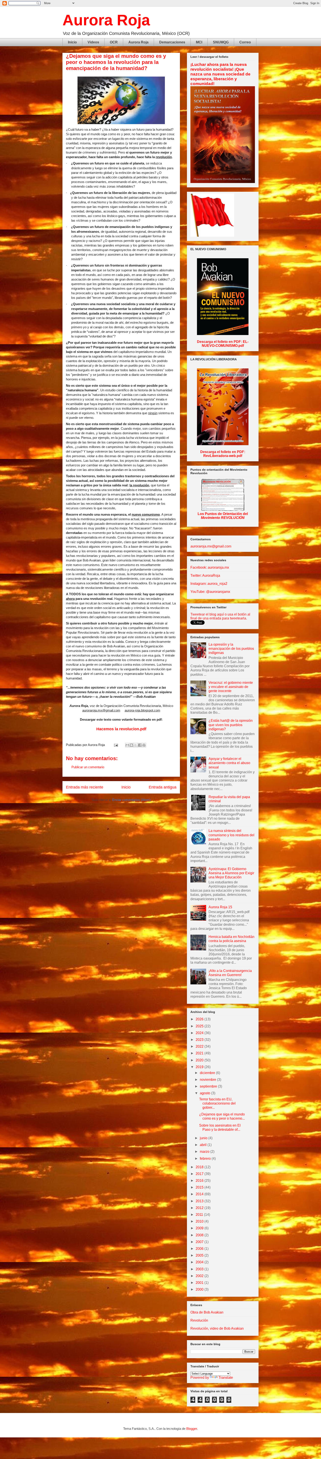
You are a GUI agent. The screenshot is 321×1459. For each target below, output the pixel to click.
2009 (200, 1228)
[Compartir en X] (135, 745)
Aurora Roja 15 (220, 907)
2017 (200, 1174)
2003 (200, 1269)
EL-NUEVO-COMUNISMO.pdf (225, 343)
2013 (200, 1201)
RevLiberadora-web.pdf (222, 456)
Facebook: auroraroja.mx (209, 567)
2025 (200, 1026)
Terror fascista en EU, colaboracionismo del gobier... (217, 1103)
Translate (226, 1377)
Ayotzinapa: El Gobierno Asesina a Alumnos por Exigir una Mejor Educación (231, 873)
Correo (245, 42)
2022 (200, 1046)
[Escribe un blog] (131, 745)
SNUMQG (221, 42)
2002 (200, 1276)
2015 (200, 1187)
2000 (200, 1289)
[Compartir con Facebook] (140, 745)
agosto (205, 1093)
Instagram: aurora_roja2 (208, 583)
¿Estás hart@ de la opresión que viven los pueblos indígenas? (231, 725)
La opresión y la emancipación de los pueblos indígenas (231, 649)
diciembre (208, 1073)
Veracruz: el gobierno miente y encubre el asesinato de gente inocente (231, 687)
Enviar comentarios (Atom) (131, 800)
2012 (200, 1208)
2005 (200, 1255)
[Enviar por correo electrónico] (127, 745)
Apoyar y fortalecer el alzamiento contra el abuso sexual (229, 763)
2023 (200, 1040)
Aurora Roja (106, 20)
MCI (199, 42)
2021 (200, 1053)
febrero (206, 1158)
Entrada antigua (162, 787)
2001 (200, 1283)
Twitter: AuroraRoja (205, 575)
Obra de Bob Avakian (206, 1312)
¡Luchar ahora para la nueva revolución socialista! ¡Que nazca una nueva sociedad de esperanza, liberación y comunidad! (220, 74)
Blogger (191, 1428)
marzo (205, 1151)
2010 (200, 1221)
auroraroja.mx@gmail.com (210, 546)
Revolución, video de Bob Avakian (217, 1328)
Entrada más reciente (84, 787)
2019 (200, 1067)
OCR (114, 42)
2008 (200, 1235)
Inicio (72, 42)
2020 (200, 1060)
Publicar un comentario (87, 767)
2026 (200, 1019)
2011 (200, 1214)
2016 (200, 1180)
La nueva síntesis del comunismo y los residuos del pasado (231, 835)
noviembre (208, 1079)
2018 (200, 1167)
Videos (93, 42)
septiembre (209, 1086)
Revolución (199, 1320)
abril (203, 1145)
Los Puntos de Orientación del (223, 516)
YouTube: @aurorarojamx (210, 592)
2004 (200, 1262)
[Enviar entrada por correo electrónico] (115, 745)
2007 (200, 1242)
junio (204, 1138)
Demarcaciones (172, 42)
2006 (200, 1248)
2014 (200, 1194)
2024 (200, 1033)
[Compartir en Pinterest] (144, 745)
